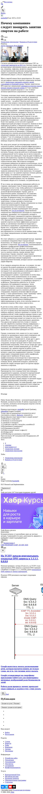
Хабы (7, 745)
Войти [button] (3, 13)
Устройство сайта (11, 758)
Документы (9, 764)
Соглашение (9, 766)
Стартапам (9, 782)
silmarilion (4, 411)
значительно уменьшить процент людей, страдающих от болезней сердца (17, 83)
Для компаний (10, 762)
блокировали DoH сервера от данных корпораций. (21, 570)
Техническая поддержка (21, 790)
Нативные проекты (12, 778)
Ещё (7, 694)
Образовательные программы (15, 780)
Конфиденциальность (12, 767)
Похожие (16, 703)
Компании (8, 747)
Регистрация (9, 734)
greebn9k (4, 18)
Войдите (20, 415)
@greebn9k (15, 481)
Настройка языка (7, 790)
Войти (7, 732)
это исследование (18, 210)
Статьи (7, 741)
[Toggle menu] (2, 2)
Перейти (4, 540)
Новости (8, 743)
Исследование (23, 244)
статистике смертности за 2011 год (13, 65)
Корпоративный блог (12, 775)
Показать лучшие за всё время (11, 707)
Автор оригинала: (12, 46)
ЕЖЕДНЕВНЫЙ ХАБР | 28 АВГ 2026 (14, 545)
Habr (12, 792)
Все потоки (8, 2)
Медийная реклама (11, 776)
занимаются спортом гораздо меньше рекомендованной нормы (21, 87)
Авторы (8, 749)
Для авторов (9, 760)
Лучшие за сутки (7, 703)
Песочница (9, 751)
